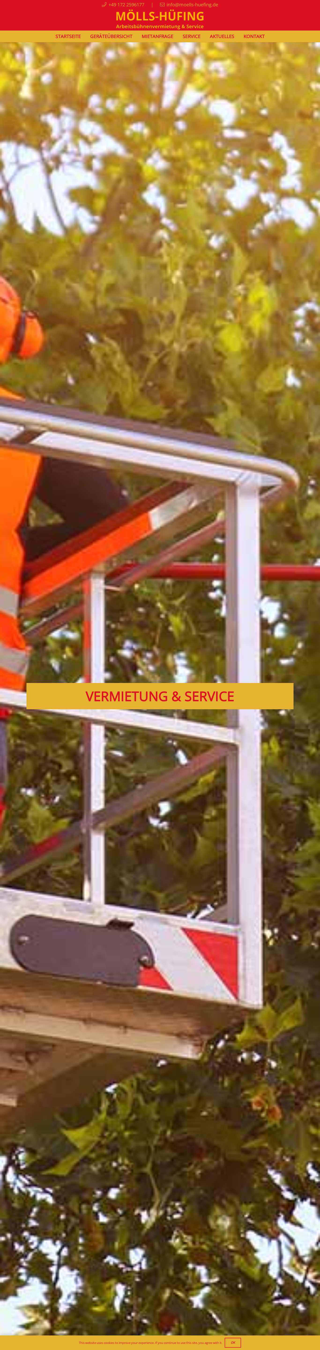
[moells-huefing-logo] (160, 20)
